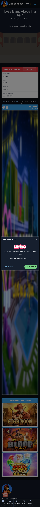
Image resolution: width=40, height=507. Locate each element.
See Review (8, 267)
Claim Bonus (31, 267)
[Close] (36, 239)
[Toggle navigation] (37, 503)
